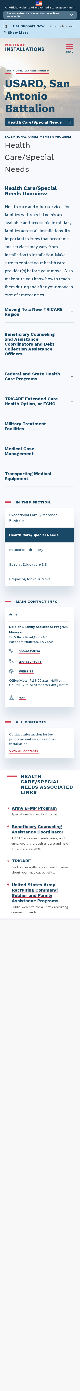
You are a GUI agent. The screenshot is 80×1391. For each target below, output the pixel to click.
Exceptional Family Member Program (33, 517)
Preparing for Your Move (29, 579)
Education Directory (26, 550)
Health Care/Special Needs (33, 535)
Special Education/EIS (28, 564)
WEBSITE (26, 671)
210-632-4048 (30, 661)
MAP (22, 697)
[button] (40, 15)
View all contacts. (24, 751)
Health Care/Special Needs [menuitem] (35, 122)
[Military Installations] (24, 50)
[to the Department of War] (39, 3)
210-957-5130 (29, 651)
